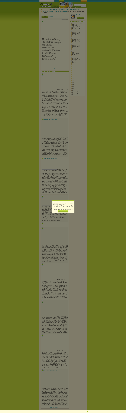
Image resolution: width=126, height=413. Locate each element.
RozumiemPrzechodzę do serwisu (63, 211)
